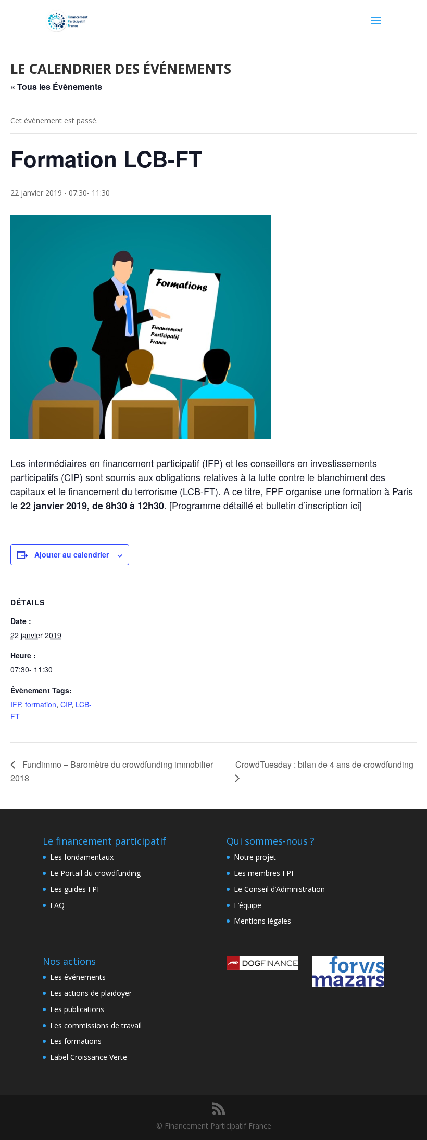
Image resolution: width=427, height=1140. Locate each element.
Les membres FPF (264, 873)
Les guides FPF (75, 889)
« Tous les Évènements (56, 87)
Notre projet (255, 857)
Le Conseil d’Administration (279, 889)
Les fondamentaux (82, 857)
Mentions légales (262, 921)
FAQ (57, 905)
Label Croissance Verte (88, 1057)
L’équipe (247, 905)
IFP (15, 704)
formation (40, 704)
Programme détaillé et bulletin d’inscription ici (265, 505)
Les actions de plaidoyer (91, 993)
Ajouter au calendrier (71, 554)
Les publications (77, 1009)
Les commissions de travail (96, 1025)
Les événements (78, 977)
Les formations (76, 1041)
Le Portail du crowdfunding (95, 873)
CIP (65, 704)
